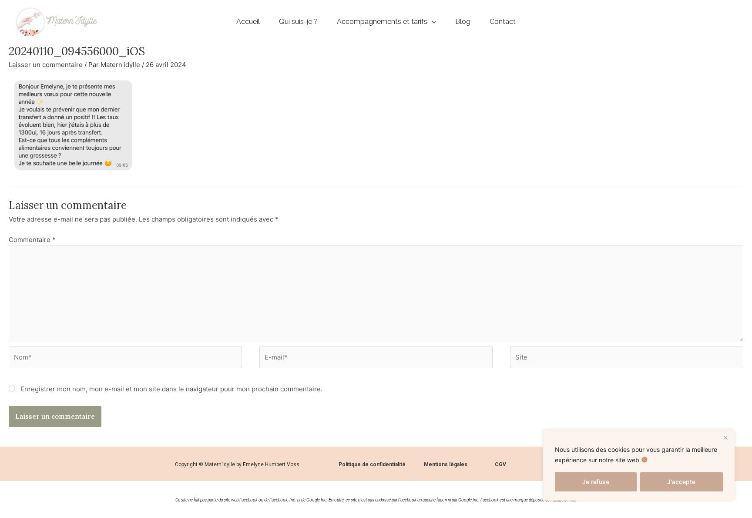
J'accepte (681, 481)
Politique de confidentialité (372, 464)
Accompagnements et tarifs (382, 21)
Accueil (248, 21)
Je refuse (595, 481)
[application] (431, 21)
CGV (500, 464)
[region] (639, 465)
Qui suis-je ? (298, 21)
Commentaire (32, 239)
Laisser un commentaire (46, 65)
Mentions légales (445, 464)
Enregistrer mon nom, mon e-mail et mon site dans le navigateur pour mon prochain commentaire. (171, 389)
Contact (503, 21)
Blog (462, 21)
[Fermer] (725, 437)
